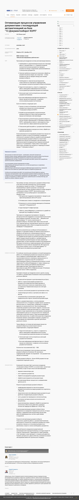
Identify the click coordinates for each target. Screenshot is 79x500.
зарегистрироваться (23, 451)
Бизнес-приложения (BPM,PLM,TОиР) (63, 58)
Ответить (7, 466)
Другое (61, 89)
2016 (61, 43)
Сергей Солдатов (13, 469)
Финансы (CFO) (63, 145)
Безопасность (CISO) (63, 144)
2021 (61, 35)
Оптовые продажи (63, 96)
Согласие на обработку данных (43, 493)
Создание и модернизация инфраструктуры (64, 65)
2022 (61, 33)
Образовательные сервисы (65, 86)
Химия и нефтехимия (63, 107)
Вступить (70, 10)
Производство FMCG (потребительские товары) (65, 103)
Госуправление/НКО (64, 94)
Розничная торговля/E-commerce (63, 112)
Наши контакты (8, 494)
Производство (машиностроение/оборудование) (65, 100)
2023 (61, 31)
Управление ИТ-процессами (65, 138)
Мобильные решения (64, 70)
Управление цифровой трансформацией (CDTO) (64, 140)
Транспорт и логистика (64, 114)
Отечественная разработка (65, 68)
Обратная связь (54, 10)
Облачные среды (63, 67)
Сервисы (61, 62)
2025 (61, 28)
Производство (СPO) (64, 152)
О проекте (7, 493)
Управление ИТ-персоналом (65, 136)
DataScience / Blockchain (64, 77)
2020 (61, 36)
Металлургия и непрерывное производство (64, 127)
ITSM (60, 52)
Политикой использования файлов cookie (42, 498)
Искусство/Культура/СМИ (64, 121)
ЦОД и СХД (62, 87)
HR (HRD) (61, 147)
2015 (61, 45)
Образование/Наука (63, 119)
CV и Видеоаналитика (64, 82)
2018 (61, 40)
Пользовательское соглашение (59, 493)
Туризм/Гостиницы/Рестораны (65, 118)
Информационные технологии (65, 98)
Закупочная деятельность (64, 156)
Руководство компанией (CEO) (65, 154)
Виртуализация (62, 84)
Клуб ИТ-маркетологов (19, 494)
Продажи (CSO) (63, 149)
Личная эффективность (64, 134)
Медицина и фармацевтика (65, 116)
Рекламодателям (30, 494)
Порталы (61, 80)
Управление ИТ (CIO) (64, 142)
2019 (61, 38)
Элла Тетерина (12, 454)
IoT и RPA (61, 75)
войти (15, 451)
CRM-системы (62, 54)
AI (60, 72)
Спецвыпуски (14, 493)
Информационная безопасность (66, 79)
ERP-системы (62, 50)
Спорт (61, 123)
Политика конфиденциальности (26, 493)
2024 (61, 29)
